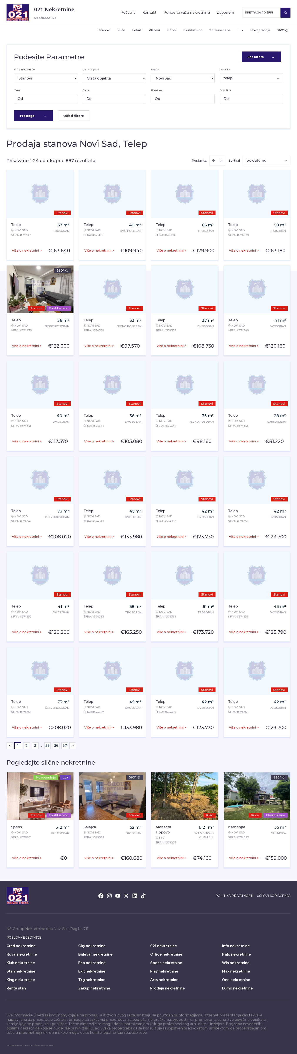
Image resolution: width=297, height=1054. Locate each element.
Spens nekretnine (166, 963)
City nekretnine (92, 946)
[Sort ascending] (213, 160)
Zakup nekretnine (94, 988)
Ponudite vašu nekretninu (187, 12)
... (41, 746)
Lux (240, 30)
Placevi (154, 30)
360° (281, 30)
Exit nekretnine (91, 971)
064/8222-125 (45, 18)
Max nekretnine (236, 971)
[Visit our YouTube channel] (117, 895)
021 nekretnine (163, 946)
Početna (128, 12)
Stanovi (104, 30)
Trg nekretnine (91, 980)
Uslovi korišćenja (273, 896)
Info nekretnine (236, 946)
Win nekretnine (236, 963)
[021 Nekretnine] (18, 12)
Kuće (121, 30)
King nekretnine (21, 980)
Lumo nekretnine (237, 988)
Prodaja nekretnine (167, 988)
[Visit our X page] (126, 895)
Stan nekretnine (21, 971)
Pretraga (33, 116)
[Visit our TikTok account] (143, 895)
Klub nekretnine (21, 963)
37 (65, 746)
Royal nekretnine (22, 954)
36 (56, 746)
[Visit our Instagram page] (109, 895)
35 (47, 746)
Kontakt (149, 12)
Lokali (137, 30)
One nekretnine (236, 980)
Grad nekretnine (21, 946)
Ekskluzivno (192, 30)
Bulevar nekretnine (95, 954)
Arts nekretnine (164, 980)
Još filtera (261, 57)
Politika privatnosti (234, 896)
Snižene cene (220, 30)
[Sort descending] (221, 160)
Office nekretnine (166, 954)
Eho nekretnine (92, 963)
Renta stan (16, 988)
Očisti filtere (73, 116)
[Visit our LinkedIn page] (134, 895)
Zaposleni (225, 12)
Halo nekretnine (236, 954)
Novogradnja (260, 30)
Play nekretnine (164, 971)
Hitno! (171, 30)
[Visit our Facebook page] (100, 895)
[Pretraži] (285, 13)
